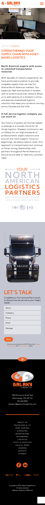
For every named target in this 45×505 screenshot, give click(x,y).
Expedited (22, 431)
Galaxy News (22, 445)
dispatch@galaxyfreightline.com (23, 404)
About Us (22, 422)
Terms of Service (24, 346)
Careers (22, 448)
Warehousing (22, 434)
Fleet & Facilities (22, 442)
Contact (22, 451)
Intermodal (22, 436)
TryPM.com (29, 490)
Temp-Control (22, 428)
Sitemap (22, 454)
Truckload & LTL (22, 425)
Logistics (22, 439)
